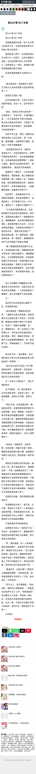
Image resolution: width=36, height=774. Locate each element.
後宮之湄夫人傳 (26, 747)
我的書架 (25, 2)
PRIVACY (23, 760)
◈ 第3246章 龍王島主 (7, 13)
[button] (4, 631)
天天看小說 (6, 2)
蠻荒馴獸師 (19, 741)
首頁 (2, 5)
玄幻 (8, 5)
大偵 (8, 745)
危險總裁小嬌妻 (12, 743)
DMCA (19, 760)
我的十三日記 (9, 751)
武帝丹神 (11, 734)
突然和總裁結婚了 (28, 741)
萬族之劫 (23, 740)
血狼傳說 (4, 743)
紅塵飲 (3, 745)
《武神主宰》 (16, 5)
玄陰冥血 (11, 740)
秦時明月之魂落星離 (24, 749)
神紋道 (6, 740)
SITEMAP (15, 760)
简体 (33, 2)
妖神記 (17, 740)
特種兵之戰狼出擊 (15, 747)
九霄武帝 (16, 738)
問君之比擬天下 (12, 749)
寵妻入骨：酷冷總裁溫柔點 (26, 743)
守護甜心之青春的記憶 (8, 741)
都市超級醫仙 (15, 736)
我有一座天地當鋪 (20, 734)
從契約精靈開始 (18, 751)
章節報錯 (18, 619)
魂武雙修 (23, 736)
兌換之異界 (27, 751)
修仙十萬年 (30, 740)
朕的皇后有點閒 (21, 745)
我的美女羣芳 (24, 738)
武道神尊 (29, 734)
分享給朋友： (6, 627)
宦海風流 (13, 745)
